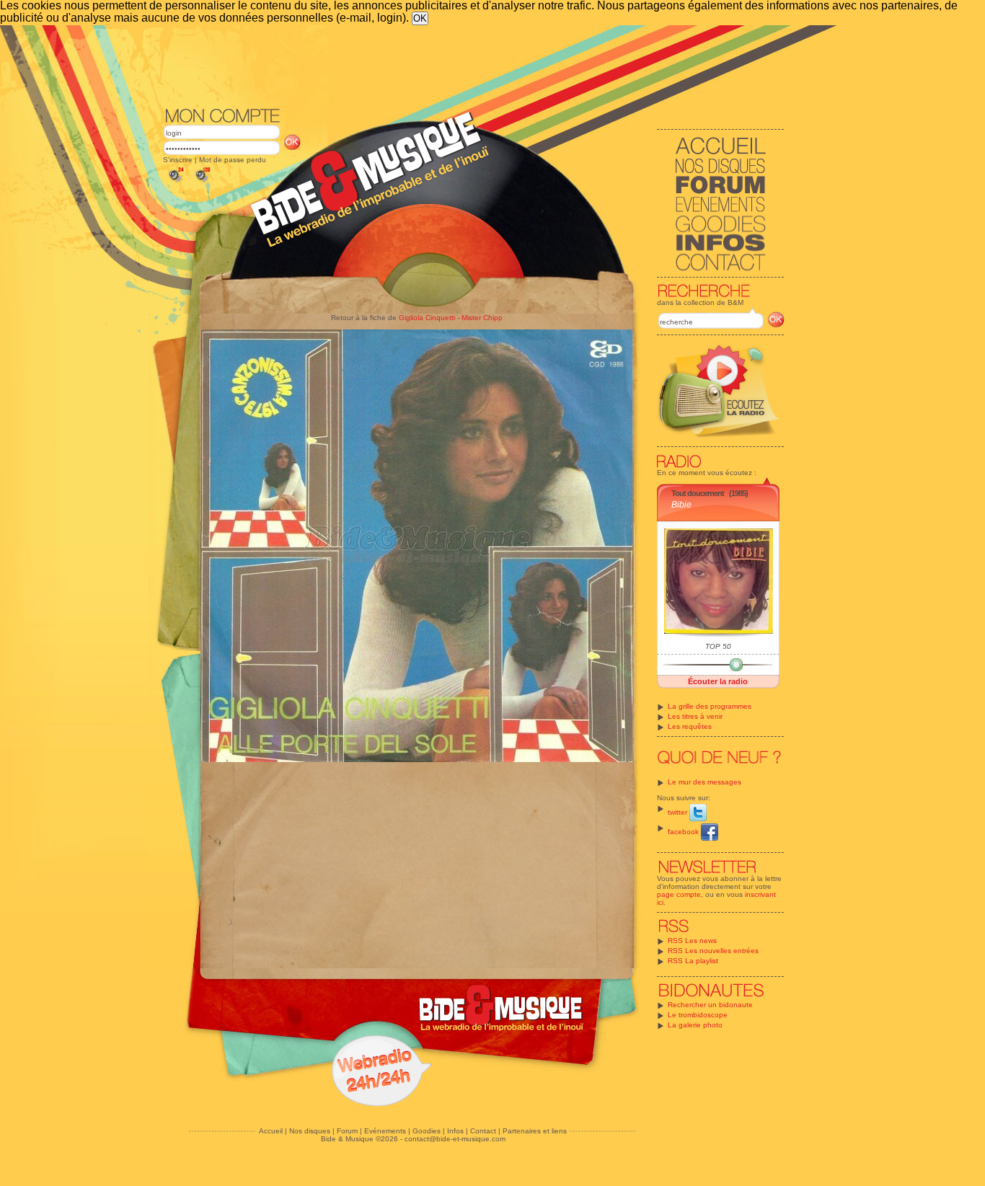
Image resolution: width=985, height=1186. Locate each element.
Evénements (385, 1131)
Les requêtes (690, 726)
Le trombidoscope (698, 1015)
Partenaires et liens (535, 1131)
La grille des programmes (709, 706)
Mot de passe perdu (232, 160)
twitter (678, 812)
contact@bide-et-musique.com (455, 1139)
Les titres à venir (695, 716)
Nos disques (309, 1131)
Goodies (426, 1131)
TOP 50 (718, 646)
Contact (483, 1131)
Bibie (681, 505)
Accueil (271, 1131)
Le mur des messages (704, 782)
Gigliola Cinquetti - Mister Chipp (451, 318)
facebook (684, 832)
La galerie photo (695, 1025)
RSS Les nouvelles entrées (713, 951)
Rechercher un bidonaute (710, 1005)
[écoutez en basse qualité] (175, 182)
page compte (679, 894)
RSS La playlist (693, 961)
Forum (347, 1131)
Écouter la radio (718, 681)
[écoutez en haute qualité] (202, 182)
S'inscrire (178, 160)
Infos (455, 1131)
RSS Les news (692, 940)
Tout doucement (697, 493)
